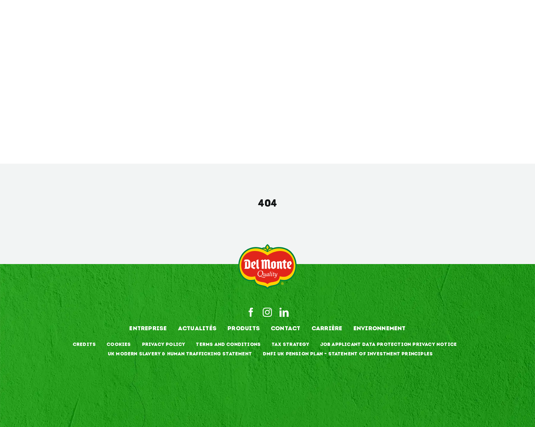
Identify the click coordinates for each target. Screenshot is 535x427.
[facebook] (250, 312)
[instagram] (267, 312)
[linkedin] (284, 312)
